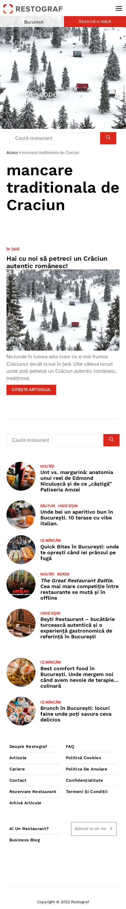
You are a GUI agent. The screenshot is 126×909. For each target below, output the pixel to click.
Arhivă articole (25, 802)
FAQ (70, 746)
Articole (18, 757)
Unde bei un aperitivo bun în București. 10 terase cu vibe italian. (76, 518)
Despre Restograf (28, 746)
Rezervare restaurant (33, 791)
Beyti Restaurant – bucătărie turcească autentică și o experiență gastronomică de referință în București (77, 628)
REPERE (63, 574)
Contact (17, 780)
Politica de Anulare (86, 769)
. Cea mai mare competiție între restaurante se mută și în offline (79, 589)
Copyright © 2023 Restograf (63, 902)
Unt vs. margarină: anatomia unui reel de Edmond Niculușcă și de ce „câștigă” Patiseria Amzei (76, 481)
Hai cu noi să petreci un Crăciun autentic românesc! (56, 262)
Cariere (17, 769)
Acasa (12, 153)
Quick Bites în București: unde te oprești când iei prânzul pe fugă (79, 552)
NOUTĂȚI (47, 466)
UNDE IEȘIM (68, 506)
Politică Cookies (83, 757)
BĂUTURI (47, 506)
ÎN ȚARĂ (12, 249)
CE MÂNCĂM (50, 540)
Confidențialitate (84, 780)
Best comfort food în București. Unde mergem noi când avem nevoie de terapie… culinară (79, 677)
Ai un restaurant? (29, 828)
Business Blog (24, 839)
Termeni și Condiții (87, 791)
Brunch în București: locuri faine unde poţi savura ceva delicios (75, 714)
